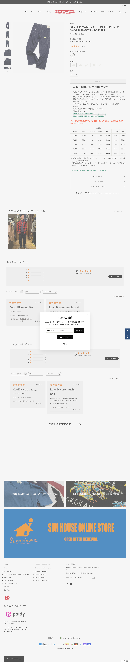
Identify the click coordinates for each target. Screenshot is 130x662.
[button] (125, 661)
